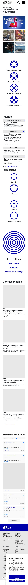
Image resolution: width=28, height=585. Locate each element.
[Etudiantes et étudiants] (14, 100)
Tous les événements (11, 166)
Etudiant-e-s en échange (14, 272)
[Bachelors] (14, 176)
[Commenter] (6, 503)
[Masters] (14, 188)
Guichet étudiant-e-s (7, 550)
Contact (5, 547)
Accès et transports (7, 549)
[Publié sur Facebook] (23, 443)
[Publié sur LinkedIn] (23, 455)
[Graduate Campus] (14, 88)
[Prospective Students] (14, 64)
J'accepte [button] (17, 575)
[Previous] (6, 23)
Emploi (4, 552)
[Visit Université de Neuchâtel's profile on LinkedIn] (5, 455)
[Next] (22, 23)
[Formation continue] (14, 216)
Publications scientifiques (18, 551)
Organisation (18, 548)
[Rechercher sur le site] (18, 2)
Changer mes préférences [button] (17, 580)
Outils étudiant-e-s (7, 551)
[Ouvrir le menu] (23, 2)
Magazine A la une (19, 552)
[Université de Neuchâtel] (7, 2)
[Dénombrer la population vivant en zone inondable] (20, 47)
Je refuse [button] (17, 578)
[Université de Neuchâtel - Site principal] (7, 539)
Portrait (16, 547)
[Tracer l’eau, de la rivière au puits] (8, 35)
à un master (14, 268)
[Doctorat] (14, 204)
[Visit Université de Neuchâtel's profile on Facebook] (5, 443)
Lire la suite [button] (6, 448)
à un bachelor (14, 263)
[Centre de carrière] (14, 76)
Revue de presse (9, 424)
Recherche (17, 549)
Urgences (5, 548)
